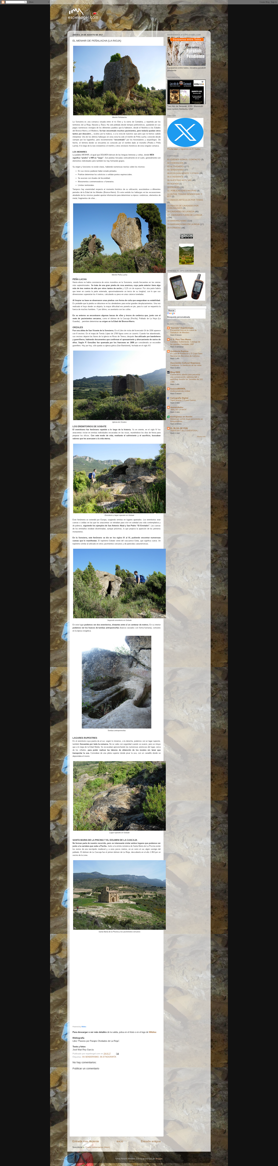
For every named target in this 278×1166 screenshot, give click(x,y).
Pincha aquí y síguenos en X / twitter (184, 149)
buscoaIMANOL (178, 389)
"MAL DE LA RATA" (178, 410)
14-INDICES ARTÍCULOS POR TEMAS (185, 200)
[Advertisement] (104, 25)
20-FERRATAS (174, 228)
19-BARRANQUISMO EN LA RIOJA (183, 224)
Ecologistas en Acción (181, 417)
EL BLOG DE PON (179, 428)
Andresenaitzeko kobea (180, 391)
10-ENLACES (173, 187)
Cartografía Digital (179, 398)
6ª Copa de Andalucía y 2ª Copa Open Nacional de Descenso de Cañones (186, 354)
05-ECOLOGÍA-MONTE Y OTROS (183, 173)
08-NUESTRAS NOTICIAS (179, 180)
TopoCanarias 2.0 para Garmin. (183, 400)
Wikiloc (83, 1027)
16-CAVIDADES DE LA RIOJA (180, 211)
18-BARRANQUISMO (177, 221)
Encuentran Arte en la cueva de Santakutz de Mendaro (183, 331)
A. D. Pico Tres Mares (180, 339)
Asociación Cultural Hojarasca (185, 363)
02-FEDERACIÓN (175, 163)
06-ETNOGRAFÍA (108, 1057)
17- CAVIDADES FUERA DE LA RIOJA (184, 215)
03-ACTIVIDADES (175, 166)
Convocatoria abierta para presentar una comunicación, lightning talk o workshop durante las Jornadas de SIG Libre (186, 378)
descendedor (176, 407)
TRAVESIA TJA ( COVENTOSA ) (184, 431)
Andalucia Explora (179, 351)
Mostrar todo (201, 436)
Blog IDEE (175, 372)
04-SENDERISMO (90, 1057)
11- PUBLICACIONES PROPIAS (181, 191)
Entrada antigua (151, 1141)
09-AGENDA (173, 184)
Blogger (159, 1159)
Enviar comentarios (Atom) (97, 1147)
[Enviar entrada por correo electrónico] (117, 1054)
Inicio (120, 1141)
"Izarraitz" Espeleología (181, 328)
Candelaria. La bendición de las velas (186, 365)
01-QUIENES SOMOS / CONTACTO (183, 159)
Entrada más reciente (85, 1141)
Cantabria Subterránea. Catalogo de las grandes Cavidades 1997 (185, 343)
